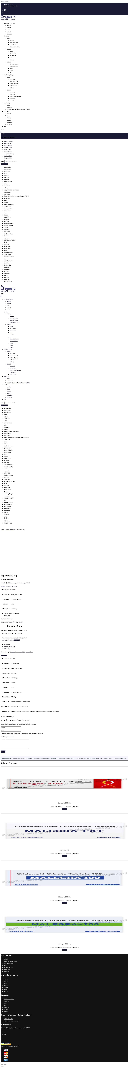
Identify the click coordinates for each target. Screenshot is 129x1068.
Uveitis (11, 68)
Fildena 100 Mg (8, 145)
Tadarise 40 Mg (8, 156)
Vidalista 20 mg (8, 151)
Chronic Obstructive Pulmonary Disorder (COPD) (18, 109)
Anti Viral (9, 113)
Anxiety (5, 1003)
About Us (6, 959)
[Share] (4, 1064)
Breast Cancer (13, 100)
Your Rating (3, 737)
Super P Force (7, 149)
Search (2, 161)
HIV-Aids (12, 87)
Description (7, 644)
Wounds (11, 72)
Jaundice (9, 120)
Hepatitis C (12, 94)
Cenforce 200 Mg (8, 141)
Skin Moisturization (14, 64)
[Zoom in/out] (1, 1064)
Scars (11, 57)
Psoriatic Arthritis (14, 42)
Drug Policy (7, 969)
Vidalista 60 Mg (8, 143)
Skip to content (4, 1)
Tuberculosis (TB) (14, 81)
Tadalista (6, 987)
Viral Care (6, 111)
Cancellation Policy (9, 963)
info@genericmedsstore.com (10, 5)
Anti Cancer (12, 79)
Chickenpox (9, 124)
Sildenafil (9, 25)
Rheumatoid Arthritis (14, 47)
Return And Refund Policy (10, 961)
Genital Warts (10, 122)
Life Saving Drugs (8, 75)
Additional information (9, 646)
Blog (5, 126)
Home (2, 529)
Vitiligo (11, 70)
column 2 (9, 90)
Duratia (5, 989)
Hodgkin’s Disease (14, 85)
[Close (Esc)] (5, 1064)
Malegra (6, 991)
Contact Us (6, 971)
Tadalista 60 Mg (8, 147)
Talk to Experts (13, 586)
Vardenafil (9, 31)
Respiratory (7, 103)
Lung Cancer (9, 107)
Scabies (11, 51)
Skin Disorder (13, 53)
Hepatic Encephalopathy (15, 96)
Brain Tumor (12, 98)
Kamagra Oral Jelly (8, 154)
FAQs (5, 965)
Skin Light (12, 59)
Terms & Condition (8, 967)
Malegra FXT (64, 850)
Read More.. (3, 655)
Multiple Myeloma (14, 83)
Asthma (8, 105)
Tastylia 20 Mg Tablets (10, 640)
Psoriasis (12, 40)
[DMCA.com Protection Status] (6, 1044)
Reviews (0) (7, 648)
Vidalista (6, 985)
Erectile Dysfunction (9, 23)
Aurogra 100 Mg (8, 158)
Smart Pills (6, 1001)
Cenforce (6, 979)
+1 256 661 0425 (8, 1019)
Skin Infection (13, 55)
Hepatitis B (12, 92)
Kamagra (6, 983)
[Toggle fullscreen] (2, 1064)
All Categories (4, 163)
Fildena (5, 981)
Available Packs (5, 586)
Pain (5, 1005)
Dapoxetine (9, 34)
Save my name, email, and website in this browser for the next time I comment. (22, 733)
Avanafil (8, 29)
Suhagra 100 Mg (64, 803)
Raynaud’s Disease (14, 44)
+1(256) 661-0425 (8, 4)
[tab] (66, 645)
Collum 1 (8, 38)
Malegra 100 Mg (64, 897)
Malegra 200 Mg (64, 944)
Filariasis (9, 118)
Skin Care (6, 36)
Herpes (8, 115)
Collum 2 (9, 49)
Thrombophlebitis (14, 66)
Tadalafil (9, 27)
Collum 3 (9, 62)
